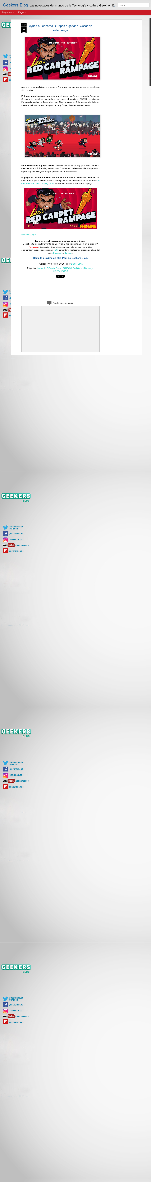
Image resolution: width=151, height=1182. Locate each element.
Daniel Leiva (77, 263)
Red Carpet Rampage (83, 268)
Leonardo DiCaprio (46, 268)
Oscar (58, 268)
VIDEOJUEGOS (60, 271)
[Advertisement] (116, 69)
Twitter (68, 253)
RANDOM (67, 268)
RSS (56, 250)
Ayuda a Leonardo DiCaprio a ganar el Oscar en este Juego (60, 28)
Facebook (58, 253)
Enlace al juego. (28, 234)
